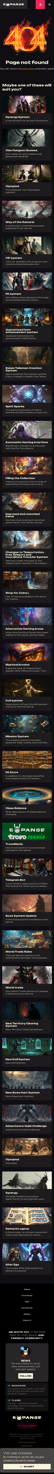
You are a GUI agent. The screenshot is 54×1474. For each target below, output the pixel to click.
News (27, 1289)
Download (27, 1295)
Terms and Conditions (27, 1442)
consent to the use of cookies (19, 1460)
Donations (27, 1308)
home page (28, 69)
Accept (29, 1466)
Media (27, 1314)
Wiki (27, 1302)
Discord (27, 1320)
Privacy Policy (27, 1446)
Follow (25, 1376)
